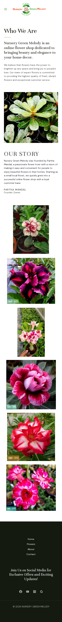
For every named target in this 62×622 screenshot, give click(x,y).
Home (31, 539)
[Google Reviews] (41, 591)
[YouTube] (27, 591)
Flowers (31, 544)
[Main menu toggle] (5, 9)
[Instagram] (34, 591)
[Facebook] (20, 591)
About (31, 549)
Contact (31, 554)
